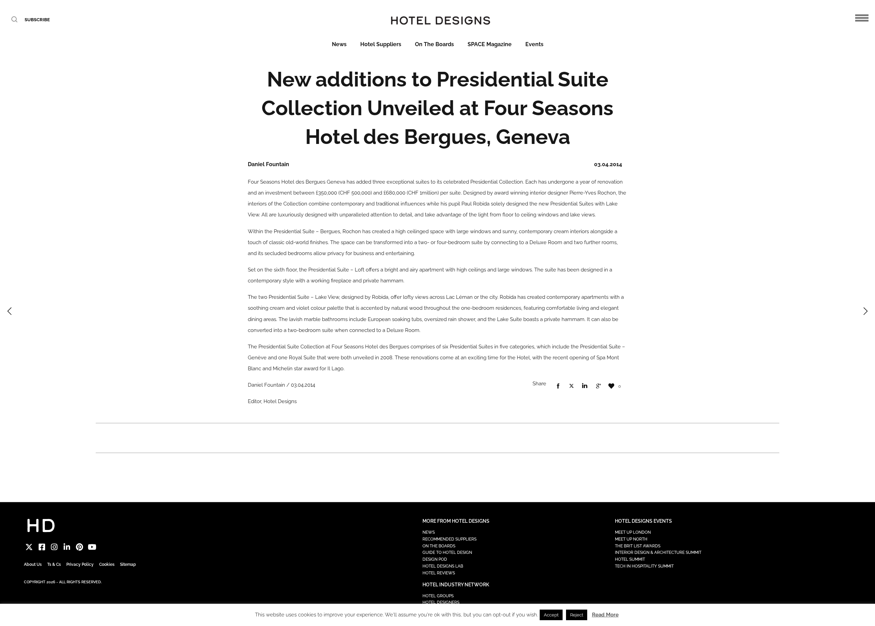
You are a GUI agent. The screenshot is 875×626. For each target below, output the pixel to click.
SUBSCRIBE (37, 19)
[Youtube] (92, 547)
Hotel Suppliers (380, 44)
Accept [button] (551, 614)
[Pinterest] (79, 547)
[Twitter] (29, 547)
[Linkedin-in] (67, 547)
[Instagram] (54, 547)
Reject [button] (576, 614)
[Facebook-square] (42, 547)
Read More (605, 615)
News (339, 44)
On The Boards (434, 44)
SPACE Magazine (490, 44)
